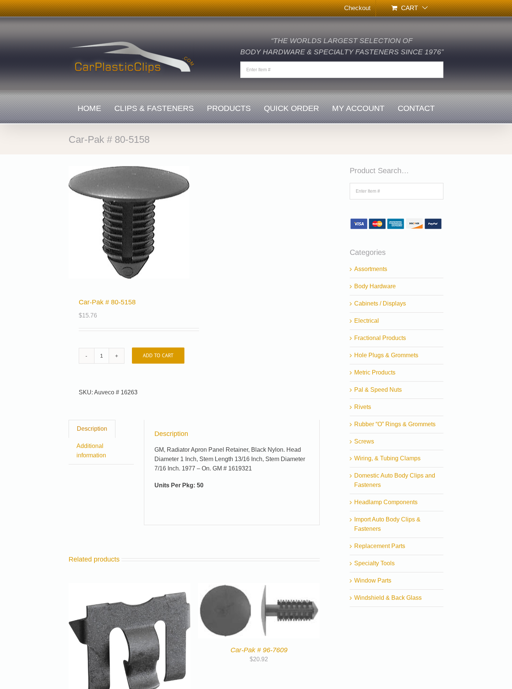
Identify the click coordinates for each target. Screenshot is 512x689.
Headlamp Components (386, 502)
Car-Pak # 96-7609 (259, 650)
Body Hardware (375, 286)
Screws (364, 441)
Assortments (370, 269)
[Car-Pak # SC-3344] (129, 587)
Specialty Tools (374, 563)
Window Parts (372, 580)
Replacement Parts (379, 546)
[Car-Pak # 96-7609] (259, 587)
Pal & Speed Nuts (378, 389)
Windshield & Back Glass (388, 598)
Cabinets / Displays (380, 303)
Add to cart (158, 355)
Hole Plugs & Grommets (386, 355)
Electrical (366, 321)
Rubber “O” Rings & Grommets (395, 424)
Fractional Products (380, 338)
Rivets (362, 407)
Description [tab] (92, 428)
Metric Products (374, 372)
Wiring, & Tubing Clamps (387, 458)
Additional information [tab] (91, 450)
